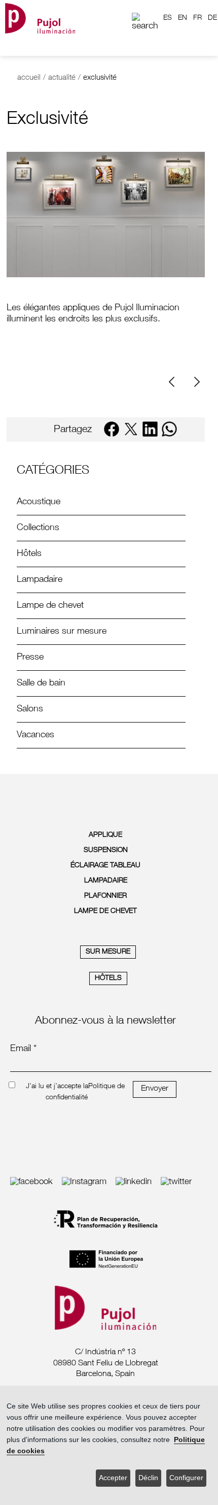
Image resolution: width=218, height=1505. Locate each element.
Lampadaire (39, 579)
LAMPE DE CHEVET (105, 911)
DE (212, 18)
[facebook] (111, 429)
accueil (29, 78)
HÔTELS (108, 978)
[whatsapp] (169, 429)
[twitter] (130, 429)
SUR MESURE (108, 952)
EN (182, 18)
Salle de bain (41, 683)
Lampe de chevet (50, 605)
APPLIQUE (105, 835)
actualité (62, 78)
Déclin (148, 1478)
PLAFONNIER (105, 896)
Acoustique (38, 502)
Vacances (35, 735)
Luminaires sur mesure (61, 631)
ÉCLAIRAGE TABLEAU (105, 865)
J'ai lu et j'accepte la (57, 1086)
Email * (23, 1049)
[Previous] (175, 382)
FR (197, 18)
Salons (30, 709)
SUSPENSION (106, 850)
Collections (38, 528)
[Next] (196, 382)
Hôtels (29, 554)
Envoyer (154, 1089)
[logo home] (40, 18)
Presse (30, 657)
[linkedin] (150, 429)
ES (167, 18)
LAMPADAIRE (105, 881)
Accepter (113, 1478)
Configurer (186, 1478)
